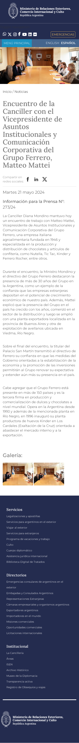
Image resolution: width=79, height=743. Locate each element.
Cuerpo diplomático (19, 550)
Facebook (28, 179)
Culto (9, 544)
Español (68, 43)
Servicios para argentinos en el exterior (31, 522)
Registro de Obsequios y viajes (25, 687)
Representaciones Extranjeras (25, 599)
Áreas (10, 658)
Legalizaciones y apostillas (23, 516)
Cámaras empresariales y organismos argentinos (37, 604)
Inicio (7, 92)
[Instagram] (15, 34)
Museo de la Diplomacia (21, 675)
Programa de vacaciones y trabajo (28, 539)
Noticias (21, 92)
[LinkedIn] (30, 34)
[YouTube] (24, 34)
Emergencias (63, 34)
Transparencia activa (19, 681)
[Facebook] (19, 34)
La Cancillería (15, 653)
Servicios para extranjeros (22, 533)
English (52, 43)
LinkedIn (36, 179)
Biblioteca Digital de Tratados (25, 562)
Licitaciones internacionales (24, 633)
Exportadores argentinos (22, 610)
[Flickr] (35, 34)
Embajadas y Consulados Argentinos (29, 593)
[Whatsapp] (4, 34)
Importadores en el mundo (23, 616)
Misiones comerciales (20, 621)
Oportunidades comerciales (24, 627)
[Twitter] (10, 34)
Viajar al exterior (16, 527)
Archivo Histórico (17, 670)
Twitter (45, 179)
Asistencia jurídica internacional (26, 556)
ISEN (9, 664)
